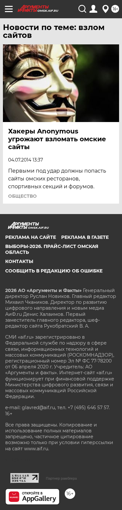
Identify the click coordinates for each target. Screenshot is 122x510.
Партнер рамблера (61, 478)
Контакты (19, 261)
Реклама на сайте (30, 237)
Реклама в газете (85, 237)
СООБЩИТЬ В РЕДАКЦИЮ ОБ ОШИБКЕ (53, 271)
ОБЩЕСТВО (22, 196)
